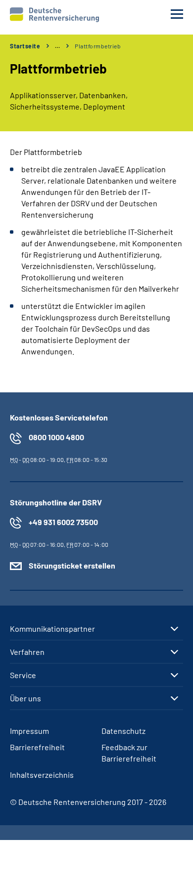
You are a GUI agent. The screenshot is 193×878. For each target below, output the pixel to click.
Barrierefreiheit (37, 747)
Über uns (25, 698)
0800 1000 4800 (56, 437)
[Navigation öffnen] (177, 14)
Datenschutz (123, 730)
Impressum (29, 730)
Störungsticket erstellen (72, 565)
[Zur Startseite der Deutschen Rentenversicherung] (54, 14)
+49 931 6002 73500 (63, 522)
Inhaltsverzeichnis (42, 774)
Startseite (25, 45)
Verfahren (27, 652)
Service (23, 675)
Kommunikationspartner (52, 629)
